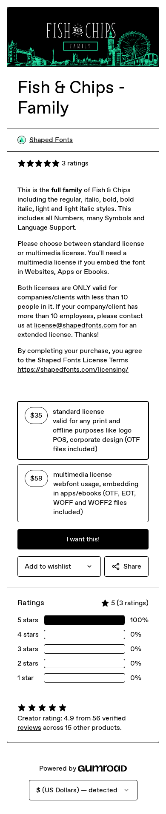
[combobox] (59, 566)
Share (132, 566)
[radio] (83, 430)
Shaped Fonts (51, 140)
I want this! (83, 539)
